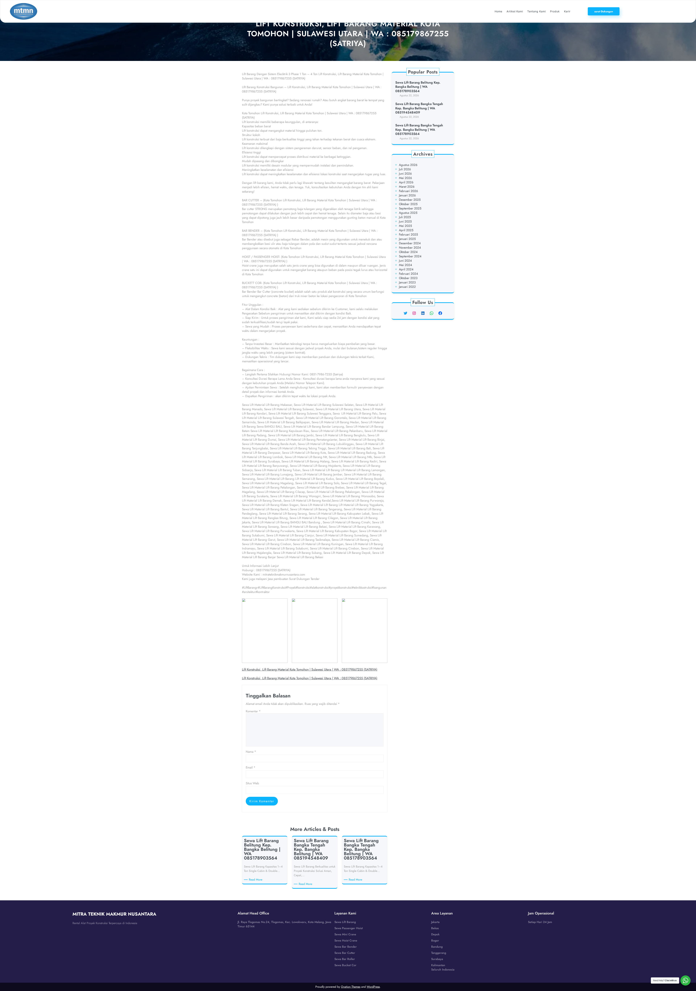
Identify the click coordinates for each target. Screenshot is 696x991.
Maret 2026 (407, 186)
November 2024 (410, 247)
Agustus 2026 (408, 165)
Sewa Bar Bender (345, 947)
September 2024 (410, 256)
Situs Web (252, 783)
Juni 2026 (405, 173)
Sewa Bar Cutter (344, 953)
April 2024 (406, 269)
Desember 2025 (410, 199)
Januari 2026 (407, 195)
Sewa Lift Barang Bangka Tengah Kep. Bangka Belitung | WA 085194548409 (419, 108)
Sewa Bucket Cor (345, 965)
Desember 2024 (410, 243)
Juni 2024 (405, 260)
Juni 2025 (405, 221)
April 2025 (406, 230)
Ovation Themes (350, 987)
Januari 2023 (407, 282)
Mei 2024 (405, 265)
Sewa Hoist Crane (345, 940)
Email (250, 767)
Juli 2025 (405, 217)
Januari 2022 (407, 287)
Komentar (253, 711)
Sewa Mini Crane (345, 934)
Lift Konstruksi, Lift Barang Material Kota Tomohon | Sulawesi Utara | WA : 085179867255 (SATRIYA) (309, 669)
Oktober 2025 (408, 204)
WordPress (373, 987)
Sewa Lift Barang (345, 922)
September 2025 (410, 208)
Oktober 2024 (408, 252)
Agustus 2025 (408, 213)
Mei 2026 (405, 178)
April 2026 (406, 182)
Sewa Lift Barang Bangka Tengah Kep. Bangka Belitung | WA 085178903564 (419, 129)
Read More (256, 879)
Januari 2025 (407, 239)
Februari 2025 (408, 234)
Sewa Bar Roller (344, 959)
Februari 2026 (408, 191)
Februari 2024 (408, 273)
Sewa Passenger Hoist (348, 928)
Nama (251, 751)
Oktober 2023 (408, 278)
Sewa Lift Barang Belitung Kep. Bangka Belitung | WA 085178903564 (417, 87)
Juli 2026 (405, 169)
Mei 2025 (405, 226)
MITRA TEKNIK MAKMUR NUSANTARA (114, 914)
